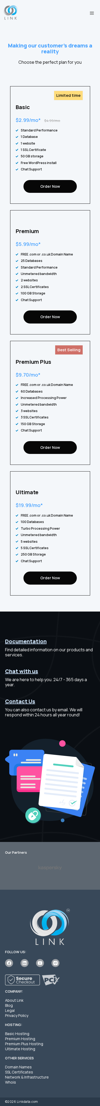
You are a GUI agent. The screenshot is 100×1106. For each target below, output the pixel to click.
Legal (10, 1010)
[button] (92, 13)
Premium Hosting (20, 1038)
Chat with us (21, 671)
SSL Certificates (19, 1072)
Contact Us (20, 701)
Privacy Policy (16, 1015)
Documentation (26, 641)
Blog (9, 1005)
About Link (14, 1000)
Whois (10, 1082)
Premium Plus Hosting (24, 1043)
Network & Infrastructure (27, 1077)
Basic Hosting (17, 1033)
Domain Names (18, 1067)
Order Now (50, 186)
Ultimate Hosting (20, 1049)
